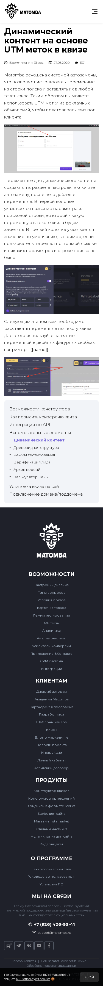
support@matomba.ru (54, 933)
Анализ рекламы (51, 638)
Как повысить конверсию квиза (43, 416)
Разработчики (51, 714)
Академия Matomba (52, 699)
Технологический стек (51, 869)
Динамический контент (39, 440)
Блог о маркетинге (51, 737)
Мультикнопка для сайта (51, 836)
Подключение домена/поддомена (46, 494)
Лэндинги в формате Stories (51, 806)
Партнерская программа (52, 707)
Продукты (51, 780)
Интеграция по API (29, 424)
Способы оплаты (24, 961)
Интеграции (51, 669)
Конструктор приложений (51, 798)
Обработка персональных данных (51, 966)
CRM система (51, 661)
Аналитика (51, 630)
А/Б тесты (51, 623)
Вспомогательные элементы (40, 432)
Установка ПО (51, 884)
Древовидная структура (36, 447)
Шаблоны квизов (51, 722)
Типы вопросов (51, 592)
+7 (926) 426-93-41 (54, 924)
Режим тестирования (34, 455)
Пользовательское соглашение (63, 961)
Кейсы (51, 730)
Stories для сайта (51, 813)
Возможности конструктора (39, 408)
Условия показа (52, 600)
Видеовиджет (51, 844)
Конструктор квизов (51, 791)
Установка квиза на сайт (35, 486)
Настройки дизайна (52, 585)
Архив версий (26, 469)
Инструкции (51, 752)
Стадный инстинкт (51, 829)
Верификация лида (32, 462)
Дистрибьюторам (51, 691)
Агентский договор (51, 768)
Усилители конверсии (51, 646)
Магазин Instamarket (51, 821)
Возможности (51, 574)
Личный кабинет (51, 760)
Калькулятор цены (30, 477)
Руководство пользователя (51, 876)
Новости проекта (52, 745)
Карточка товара (51, 608)
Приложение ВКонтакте (51, 653)
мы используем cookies (33, 979)
